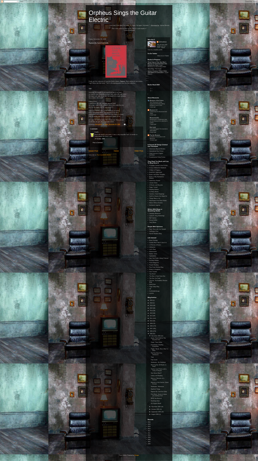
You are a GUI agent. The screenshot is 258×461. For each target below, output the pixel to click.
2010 (151, 321)
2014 (151, 310)
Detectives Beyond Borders (157, 149)
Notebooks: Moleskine (157, 386)
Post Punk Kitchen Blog (156, 267)
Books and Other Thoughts (157, 174)
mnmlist (151, 293)
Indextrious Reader (154, 180)
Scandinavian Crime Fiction (157, 157)
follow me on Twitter (163, 56)
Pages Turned (153, 187)
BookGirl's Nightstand (155, 172)
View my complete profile (155, 49)
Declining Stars (155, 401)
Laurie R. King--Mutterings (156, 215)
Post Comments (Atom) (104, 155)
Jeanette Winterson (155, 213)
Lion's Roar (152, 249)
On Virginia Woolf (156, 403)
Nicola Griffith (153, 220)
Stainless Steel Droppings (156, 194)
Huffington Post (153, 231)
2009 (151, 323)
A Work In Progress (155, 170)
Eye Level (153, 127)
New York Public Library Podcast (158, 258)
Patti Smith (154, 360)
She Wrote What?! (156, 373)
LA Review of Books (155, 245)
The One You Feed (154, 278)
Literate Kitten (153, 183)
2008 (151, 326)
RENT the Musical (156, 398)
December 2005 (156, 336)
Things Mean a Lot (154, 198)
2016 (151, 305)
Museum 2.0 (153, 110)
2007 (151, 328)
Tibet (152, 357)
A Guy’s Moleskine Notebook (157, 168)
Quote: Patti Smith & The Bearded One (158, 338)
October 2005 (155, 409)
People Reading (153, 265)
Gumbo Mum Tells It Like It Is (158, 242)
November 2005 (156, 406)
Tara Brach (152, 274)
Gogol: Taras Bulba (156, 342)
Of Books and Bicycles (156, 185)
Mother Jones (153, 254)
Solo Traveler (153, 271)
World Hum (152, 284)
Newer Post (93, 151)
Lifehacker (152, 247)
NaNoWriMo (152, 256)
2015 (151, 308)
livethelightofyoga (154, 291)
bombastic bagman (154, 205)
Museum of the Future (156, 100)
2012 (151, 316)
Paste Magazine (154, 262)
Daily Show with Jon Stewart (157, 229)
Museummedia (154, 118)
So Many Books (154, 191)
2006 (151, 331)
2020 (151, 300)
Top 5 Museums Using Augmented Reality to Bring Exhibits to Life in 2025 (157, 103)
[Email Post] (124, 124)
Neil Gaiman (152, 218)
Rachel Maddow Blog (155, 233)
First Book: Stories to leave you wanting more (159, 395)
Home (116, 151)
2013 (151, 313)
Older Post (139, 151)
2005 (151, 333)
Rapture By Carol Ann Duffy (159, 391)
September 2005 (156, 412)
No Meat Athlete (154, 260)
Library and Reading (156, 375)
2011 (151, 318)
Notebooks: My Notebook (158, 362)
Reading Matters (154, 189)
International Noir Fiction (156, 151)
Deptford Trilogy (155, 389)
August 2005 (155, 414)
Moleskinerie (153, 251)
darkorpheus (163, 42)
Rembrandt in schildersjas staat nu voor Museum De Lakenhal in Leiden (159, 121)
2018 (151, 303)
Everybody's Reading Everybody (157, 345)
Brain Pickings (153, 240)
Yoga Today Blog (154, 286)
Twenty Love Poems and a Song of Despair (158, 369)
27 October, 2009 (100, 139)
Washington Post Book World (157, 200)
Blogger (137, 455)
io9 (150, 289)
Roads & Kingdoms (155, 269)
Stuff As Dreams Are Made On (158, 196)
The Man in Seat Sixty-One (157, 276)
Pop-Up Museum (155, 135)
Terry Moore (152, 222)
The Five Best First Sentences (156, 353)
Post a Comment (98, 142)
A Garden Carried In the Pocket (158, 165)
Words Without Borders (156, 203)
